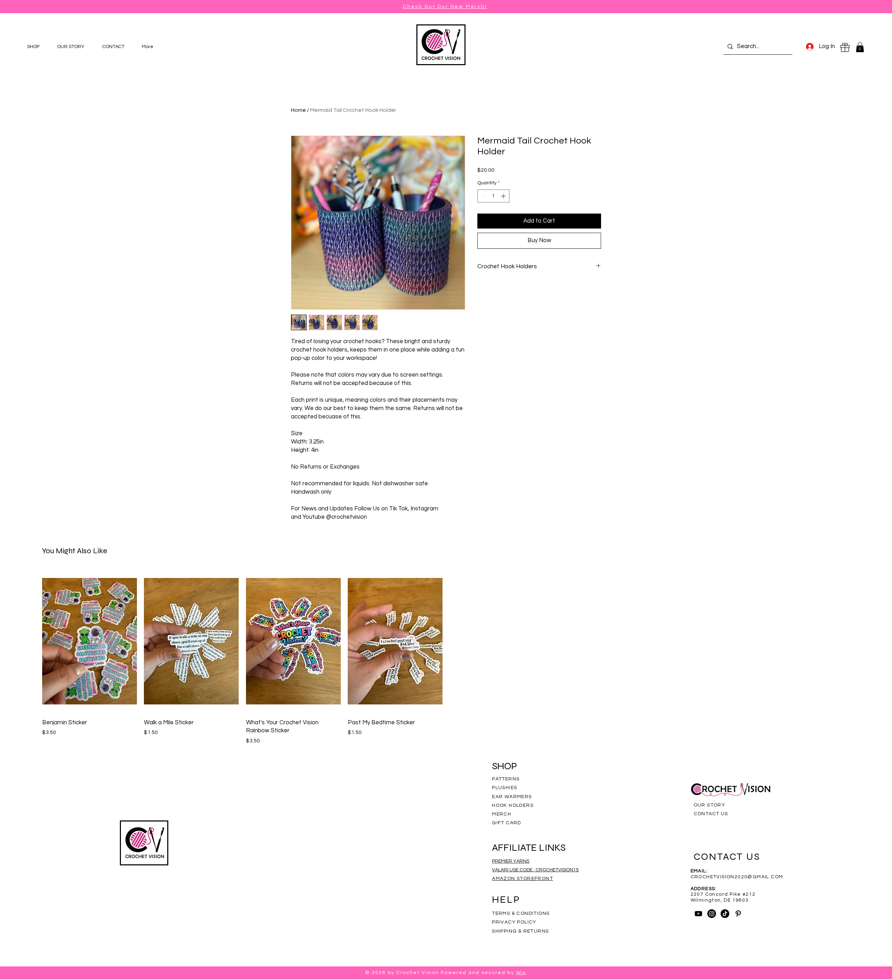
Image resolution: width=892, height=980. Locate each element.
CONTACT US (711, 813)
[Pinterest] (738, 913)
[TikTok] (725, 913)
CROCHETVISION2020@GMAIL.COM (737, 876)
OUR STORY (709, 805)
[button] (860, 47)
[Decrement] (482, 196)
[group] (446, 657)
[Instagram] (711, 913)
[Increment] (504, 196)
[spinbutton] (493, 196)
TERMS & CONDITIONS (520, 913)
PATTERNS (506, 779)
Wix (521, 972)
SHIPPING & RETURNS (520, 931)
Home (298, 110)
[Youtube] (698, 913)
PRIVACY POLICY (515, 922)
